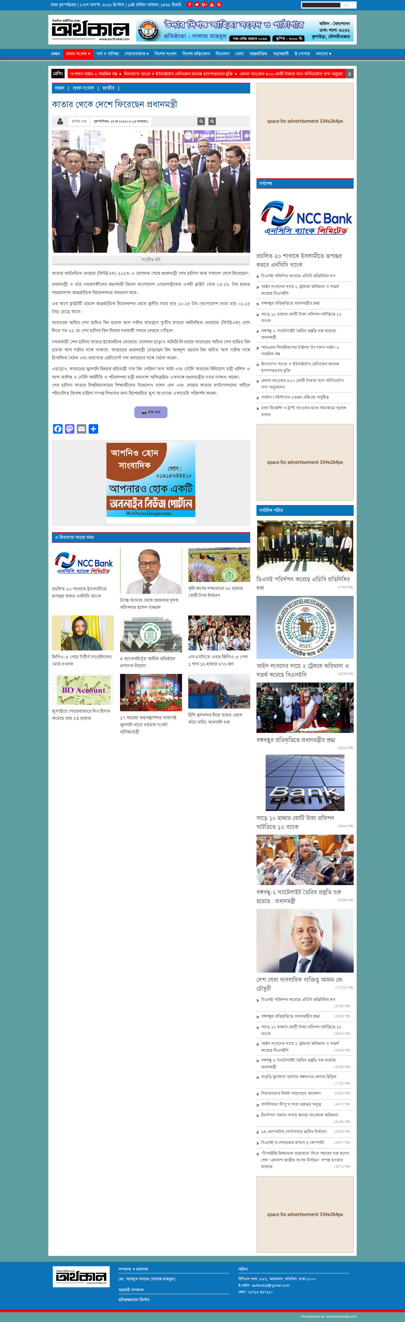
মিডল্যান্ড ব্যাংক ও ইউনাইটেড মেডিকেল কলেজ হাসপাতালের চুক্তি (139, 74)
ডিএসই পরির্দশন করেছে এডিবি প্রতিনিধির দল (298, 276)
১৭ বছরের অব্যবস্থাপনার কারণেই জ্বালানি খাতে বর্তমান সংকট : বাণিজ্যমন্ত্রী (148, 725)
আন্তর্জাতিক (258, 53)
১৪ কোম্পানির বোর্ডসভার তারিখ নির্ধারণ (293, 1131)
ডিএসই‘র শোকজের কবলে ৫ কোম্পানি (292, 1142)
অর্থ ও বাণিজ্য (107, 53)
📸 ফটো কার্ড (151, 412)
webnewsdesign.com (341, 1316)
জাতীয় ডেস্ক (79, 121)
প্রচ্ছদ (55, 53)
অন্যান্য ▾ (323, 53)
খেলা (239, 53)
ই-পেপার (302, 53)
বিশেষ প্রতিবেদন (196, 53)
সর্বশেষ (265, 184)
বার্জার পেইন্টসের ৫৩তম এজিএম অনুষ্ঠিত (295, 397)
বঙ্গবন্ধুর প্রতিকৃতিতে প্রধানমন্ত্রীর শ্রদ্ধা (290, 303)
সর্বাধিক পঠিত (271, 510)
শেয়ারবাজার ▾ (137, 53)
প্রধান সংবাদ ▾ (78, 53)
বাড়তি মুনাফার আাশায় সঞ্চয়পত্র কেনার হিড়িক (299, 1076)
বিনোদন (222, 53)
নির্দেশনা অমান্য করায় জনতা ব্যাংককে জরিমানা (299, 1115)
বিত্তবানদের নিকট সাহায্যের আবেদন (291, 1093)
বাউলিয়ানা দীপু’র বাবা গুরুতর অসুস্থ (291, 1104)
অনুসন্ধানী (281, 53)
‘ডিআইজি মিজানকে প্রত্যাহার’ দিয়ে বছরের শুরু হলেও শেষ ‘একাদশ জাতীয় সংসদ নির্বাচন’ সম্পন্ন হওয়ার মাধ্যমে (305, 1160)
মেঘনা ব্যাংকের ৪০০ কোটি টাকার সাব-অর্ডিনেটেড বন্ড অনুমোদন (255, 74)
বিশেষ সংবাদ (166, 53)
